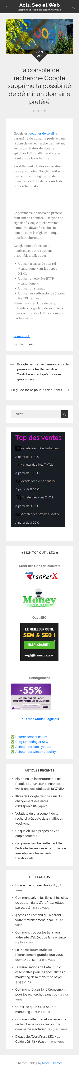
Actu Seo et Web (39, 5)
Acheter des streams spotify (35, 752)
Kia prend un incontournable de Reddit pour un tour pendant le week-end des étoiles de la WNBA (39, 784)
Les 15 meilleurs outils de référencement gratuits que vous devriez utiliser (39, 955)
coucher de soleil (41, 133)
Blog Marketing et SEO (31, 742)
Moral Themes (52, 1063)
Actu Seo (39, 111)
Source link (22, 336)
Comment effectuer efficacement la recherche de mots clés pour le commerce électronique (40, 1024)
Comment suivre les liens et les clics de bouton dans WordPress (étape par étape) (41, 902)
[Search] (64, 414)
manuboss (26, 344)
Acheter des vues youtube (34, 747)
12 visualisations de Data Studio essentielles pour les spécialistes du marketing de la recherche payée (41, 972)
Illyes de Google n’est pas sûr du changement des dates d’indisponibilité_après (38, 801)
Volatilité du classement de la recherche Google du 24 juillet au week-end (39, 818)
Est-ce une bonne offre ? (32, 885)
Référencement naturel (32, 737)
